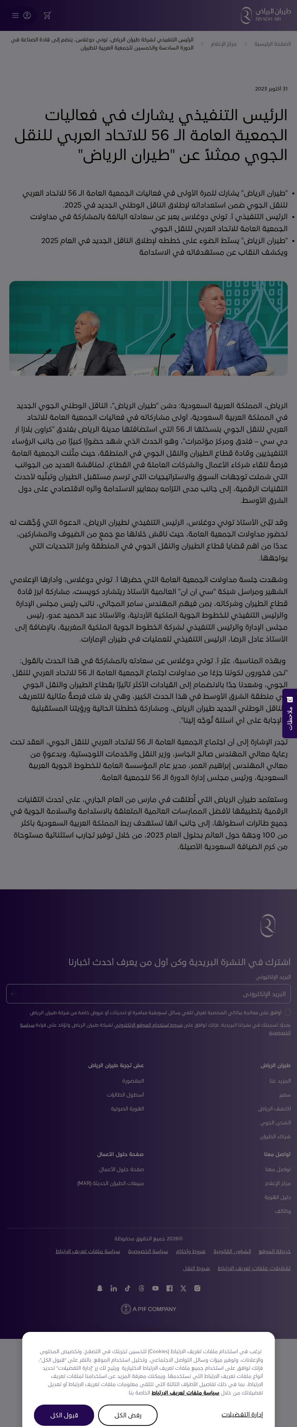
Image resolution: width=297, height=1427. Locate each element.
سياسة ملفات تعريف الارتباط (185, 1380)
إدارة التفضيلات (242, 1401)
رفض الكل (128, 1402)
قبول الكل (64, 1402)
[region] (148, 1370)
